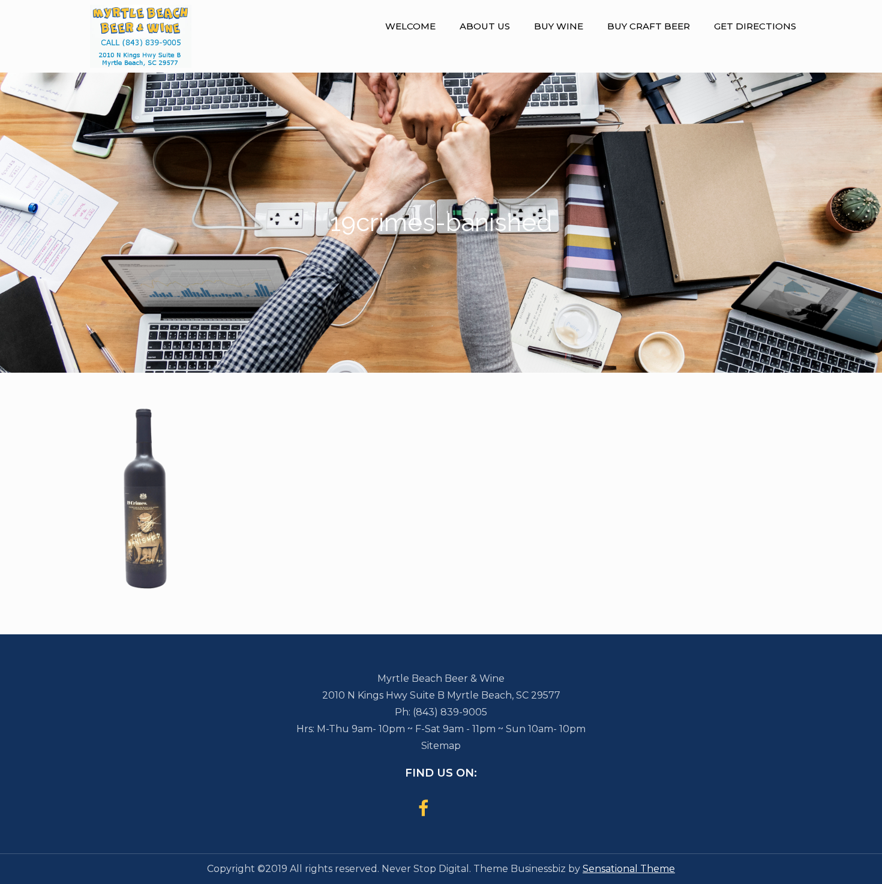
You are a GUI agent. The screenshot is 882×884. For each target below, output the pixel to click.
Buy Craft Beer (648, 26)
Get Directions (755, 26)
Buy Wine (558, 26)
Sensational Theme (629, 868)
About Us (485, 26)
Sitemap (441, 745)
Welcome (410, 26)
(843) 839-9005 (450, 712)
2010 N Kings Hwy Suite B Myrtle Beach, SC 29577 (441, 695)
